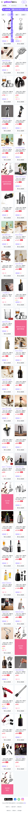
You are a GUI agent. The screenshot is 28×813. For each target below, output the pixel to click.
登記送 (11, 13)
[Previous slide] (2, 24)
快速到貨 (11, 19)
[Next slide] (26, 24)
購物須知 (19, 806)
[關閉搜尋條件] (9, 5)
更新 (25, 803)
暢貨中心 (11, 16)
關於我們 (14, 806)
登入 (24, 2)
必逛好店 (11, 28)
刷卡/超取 (12, 31)
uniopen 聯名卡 (18, 9)
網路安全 (9, 810)
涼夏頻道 (11, 25)
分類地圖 (19, 810)
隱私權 (14, 810)
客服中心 (8, 806)
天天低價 (11, 22)
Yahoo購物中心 (10, 2)
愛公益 (11, 38)
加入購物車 (8, 43)
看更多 (11, 40)
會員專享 (11, 35)
